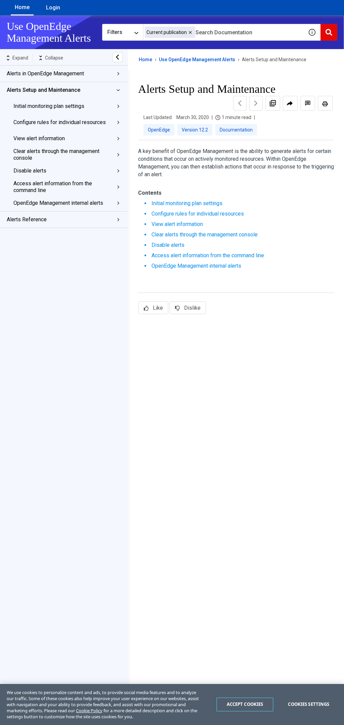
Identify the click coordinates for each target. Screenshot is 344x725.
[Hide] (118, 57)
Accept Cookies (245, 704)
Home (22, 7)
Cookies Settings (308, 704)
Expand (20, 58)
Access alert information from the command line (52, 186)
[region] (172, 704)
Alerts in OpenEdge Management (45, 73)
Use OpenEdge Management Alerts (197, 59)
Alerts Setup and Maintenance (43, 90)
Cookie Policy (89, 711)
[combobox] (223, 32)
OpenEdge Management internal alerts (58, 203)
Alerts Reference (27, 219)
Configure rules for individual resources (59, 122)
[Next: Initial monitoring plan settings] (256, 103)
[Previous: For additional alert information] (240, 103)
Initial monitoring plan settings (48, 106)
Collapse (54, 58)
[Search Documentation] (328, 32)
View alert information (39, 138)
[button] (190, 32)
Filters (114, 32)
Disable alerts (29, 170)
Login (53, 7)
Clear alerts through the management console (56, 154)
